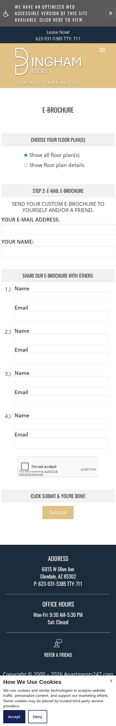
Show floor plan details (56, 165)
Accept (14, 716)
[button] (110, 13)
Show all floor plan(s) (54, 155)
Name (22, 288)
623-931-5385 (58, 39)
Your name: (17, 242)
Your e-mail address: (30, 220)
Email (21, 308)
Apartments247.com (88, 674)
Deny (37, 716)
